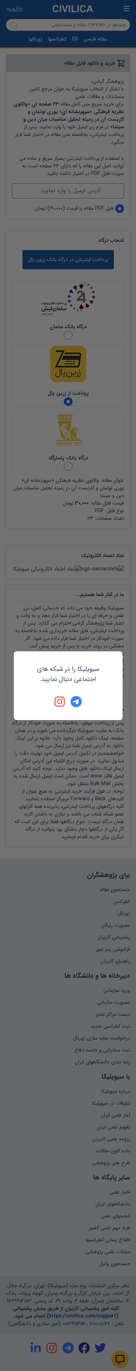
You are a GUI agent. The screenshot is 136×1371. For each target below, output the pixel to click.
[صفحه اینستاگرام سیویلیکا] (60, 701)
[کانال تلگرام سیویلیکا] (76, 701)
